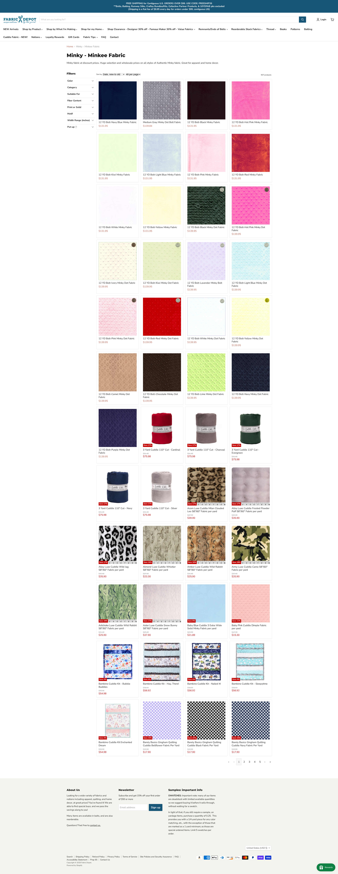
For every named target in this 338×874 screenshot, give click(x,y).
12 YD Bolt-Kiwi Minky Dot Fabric (161, 282)
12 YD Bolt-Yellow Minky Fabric (160, 227)
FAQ (103, 37)
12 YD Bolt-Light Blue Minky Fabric (162, 174)
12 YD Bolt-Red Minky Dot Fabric (161, 338)
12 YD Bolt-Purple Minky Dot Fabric (114, 451)
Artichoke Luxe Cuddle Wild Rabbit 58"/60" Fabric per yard (118, 627)
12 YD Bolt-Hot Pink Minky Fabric (250, 122)
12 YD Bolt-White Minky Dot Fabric (206, 338)
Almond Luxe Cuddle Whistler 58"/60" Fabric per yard (159, 568)
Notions (36, 37)
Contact (114, 37)
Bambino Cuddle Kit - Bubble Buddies (114, 685)
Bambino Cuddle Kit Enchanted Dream (115, 744)
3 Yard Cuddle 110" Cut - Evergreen (245, 451)
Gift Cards (73, 37)
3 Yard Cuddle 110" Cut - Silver (160, 508)
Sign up (155, 807)
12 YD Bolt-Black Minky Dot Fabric (205, 227)
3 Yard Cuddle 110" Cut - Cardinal (161, 449)
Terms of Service (130, 856)
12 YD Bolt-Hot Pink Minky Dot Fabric (248, 229)
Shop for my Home (91, 29)
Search (70, 856)
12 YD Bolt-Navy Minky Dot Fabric (250, 394)
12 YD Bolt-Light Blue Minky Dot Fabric (249, 284)
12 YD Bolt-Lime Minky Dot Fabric (205, 394)
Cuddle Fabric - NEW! (15, 37)
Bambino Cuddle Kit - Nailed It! (204, 683)
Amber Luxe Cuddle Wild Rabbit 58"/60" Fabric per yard (205, 568)
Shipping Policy (82, 856)
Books (283, 29)
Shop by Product (31, 29)
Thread (270, 29)
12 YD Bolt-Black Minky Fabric (203, 122)
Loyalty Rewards (55, 37)
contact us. (95, 825)
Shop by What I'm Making (61, 29)
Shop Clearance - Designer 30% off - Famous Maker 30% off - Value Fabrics (150, 29)
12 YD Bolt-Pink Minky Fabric (203, 174)
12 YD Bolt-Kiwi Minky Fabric (114, 174)
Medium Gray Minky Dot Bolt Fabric (162, 122)
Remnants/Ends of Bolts (212, 29)
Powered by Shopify (74, 865)
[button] (322, 19)
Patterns (295, 29)
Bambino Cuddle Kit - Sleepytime (249, 683)
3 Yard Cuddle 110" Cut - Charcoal (206, 449)
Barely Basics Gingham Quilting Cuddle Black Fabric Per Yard (204, 744)
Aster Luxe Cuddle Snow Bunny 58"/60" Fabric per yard (160, 627)
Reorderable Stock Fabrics (246, 29)
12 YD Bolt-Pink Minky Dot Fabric (116, 338)
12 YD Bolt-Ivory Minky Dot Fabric (117, 282)
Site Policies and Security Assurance (156, 856)
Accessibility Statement (77, 859)
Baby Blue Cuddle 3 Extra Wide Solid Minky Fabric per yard (204, 627)
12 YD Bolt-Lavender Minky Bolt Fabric (204, 284)
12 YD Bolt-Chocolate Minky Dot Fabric (160, 396)
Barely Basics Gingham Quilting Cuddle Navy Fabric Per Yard (249, 744)
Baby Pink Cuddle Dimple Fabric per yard (249, 627)
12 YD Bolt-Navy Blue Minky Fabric (117, 122)
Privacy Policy (113, 856)
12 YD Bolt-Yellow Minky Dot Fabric (247, 340)
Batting (308, 29)
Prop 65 (93, 859)
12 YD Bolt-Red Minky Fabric (247, 174)
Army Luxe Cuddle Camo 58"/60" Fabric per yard (249, 568)
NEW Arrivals (10, 29)
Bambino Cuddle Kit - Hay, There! (161, 683)
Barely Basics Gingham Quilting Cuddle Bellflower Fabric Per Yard (161, 744)
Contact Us (105, 859)
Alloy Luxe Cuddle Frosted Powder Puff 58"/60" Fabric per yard (250, 510)
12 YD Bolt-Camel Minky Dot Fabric (114, 396)
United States (257, 848)
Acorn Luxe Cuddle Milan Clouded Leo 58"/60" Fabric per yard (205, 510)
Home (70, 46)
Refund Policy (98, 856)
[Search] (302, 20)
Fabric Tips (89, 37)
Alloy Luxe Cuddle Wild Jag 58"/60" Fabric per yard (114, 568)
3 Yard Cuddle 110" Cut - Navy (115, 508)
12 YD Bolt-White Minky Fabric (115, 227)
